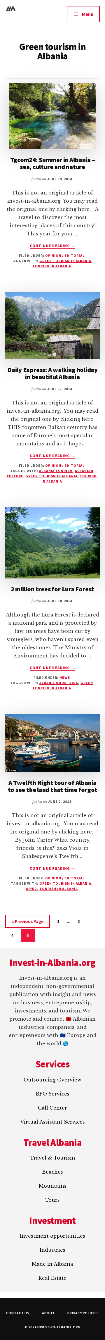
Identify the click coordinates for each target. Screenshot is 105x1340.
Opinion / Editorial (65, 255)
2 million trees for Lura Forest (52, 589)
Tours (52, 1200)
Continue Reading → (52, 246)
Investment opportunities (52, 1236)
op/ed (31, 888)
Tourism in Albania (51, 266)
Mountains (52, 1186)
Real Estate (52, 1278)
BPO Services (52, 1094)
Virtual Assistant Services (52, 1122)
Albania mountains (58, 683)
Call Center (52, 1108)
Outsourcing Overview (52, 1080)
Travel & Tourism (52, 1158)
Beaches (52, 1172)
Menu (87, 14)
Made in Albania (52, 1264)
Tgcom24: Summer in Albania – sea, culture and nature (52, 163)
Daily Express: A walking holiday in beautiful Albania (52, 373)
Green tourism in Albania (65, 261)
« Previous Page (27, 923)
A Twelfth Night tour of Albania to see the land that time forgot (52, 786)
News (65, 677)
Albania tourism (56, 471)
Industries (52, 1250)
